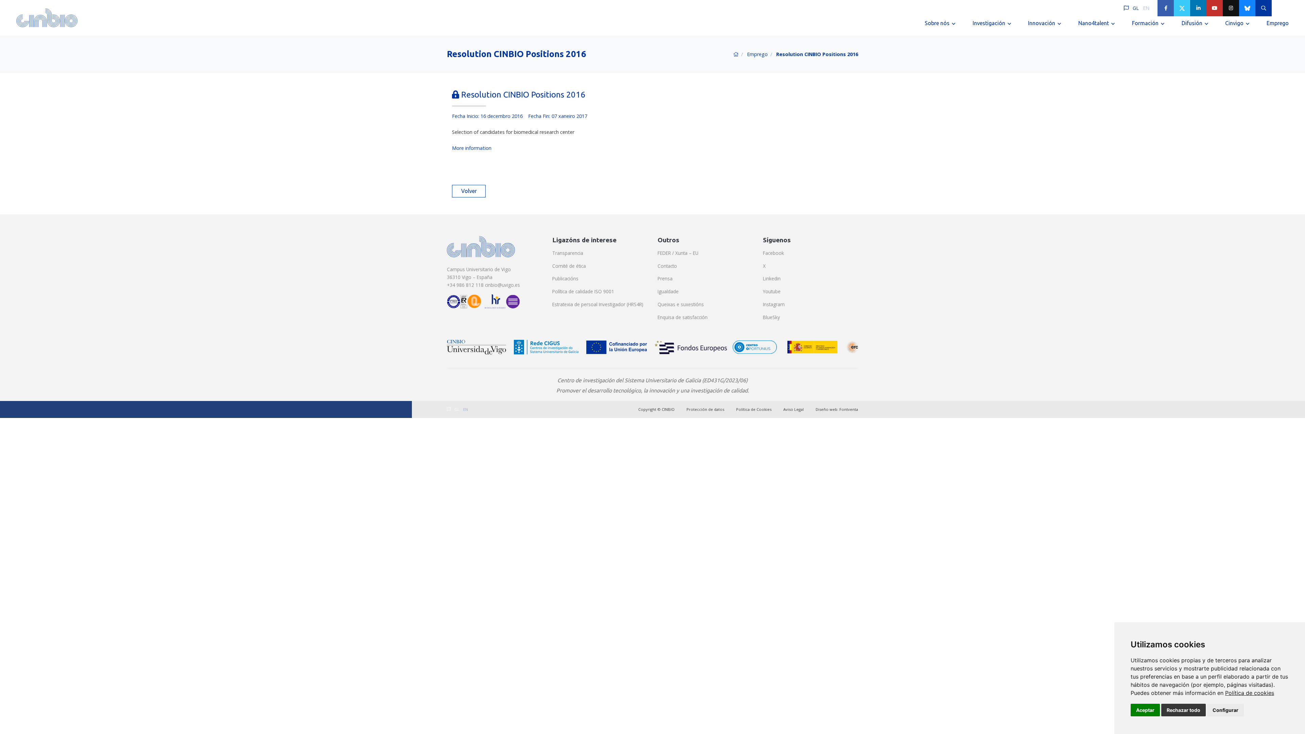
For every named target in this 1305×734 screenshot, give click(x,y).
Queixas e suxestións (681, 304)
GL (1136, 8)
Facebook (773, 253)
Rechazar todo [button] (1183, 710)
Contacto (667, 266)
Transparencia (567, 253)
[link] (1249, 692)
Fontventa (848, 409)
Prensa (665, 278)
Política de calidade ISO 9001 (583, 291)
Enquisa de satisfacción (683, 317)
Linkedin (772, 278)
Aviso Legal (793, 409)
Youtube (772, 291)
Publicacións (565, 278)
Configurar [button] (1225, 710)
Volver (469, 191)
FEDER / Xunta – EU (678, 253)
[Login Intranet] (1280, 8)
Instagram (774, 304)
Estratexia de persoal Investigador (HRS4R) (597, 304)
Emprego (1278, 23)
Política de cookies (1249, 692)
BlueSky (771, 317)
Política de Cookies (753, 409)
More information (471, 148)
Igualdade (668, 291)
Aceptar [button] (1145, 710)
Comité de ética (569, 266)
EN (1146, 8)
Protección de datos (705, 409)
